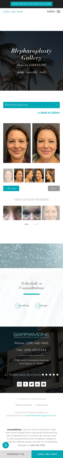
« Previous (11, 188)
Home (20, 73)
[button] (5, 445)
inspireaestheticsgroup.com (41, 415)
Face (43, 73)
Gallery (31, 73)
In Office (24, 305)
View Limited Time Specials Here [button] (31, 4)
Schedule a (31, 285)
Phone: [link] (31, 343)
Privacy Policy (42, 405)
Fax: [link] (31, 349)
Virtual (43, 305)
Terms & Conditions (23, 405)
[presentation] (27, 224)
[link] (31, 374)
